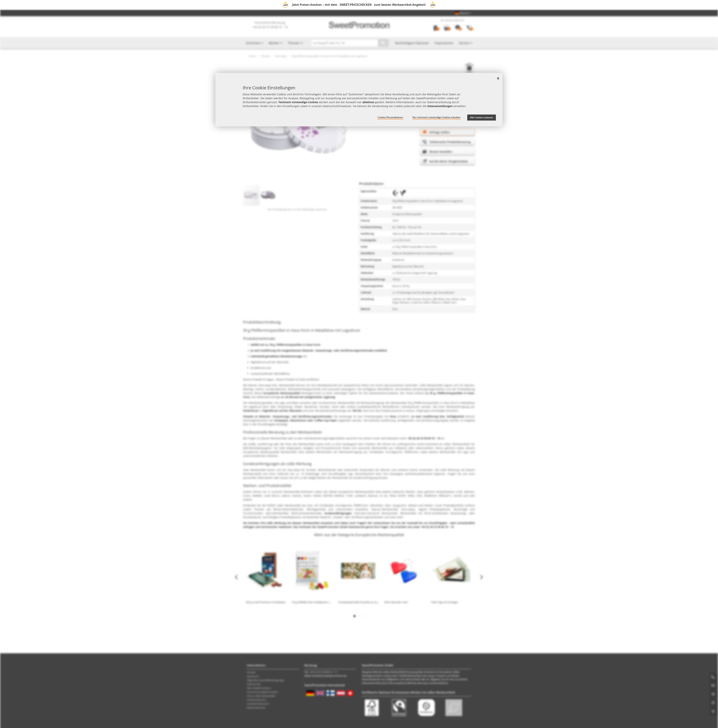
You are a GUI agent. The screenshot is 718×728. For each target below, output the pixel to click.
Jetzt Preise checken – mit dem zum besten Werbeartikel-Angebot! (359, 5)
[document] (359, 99)
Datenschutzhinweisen (337, 106)
